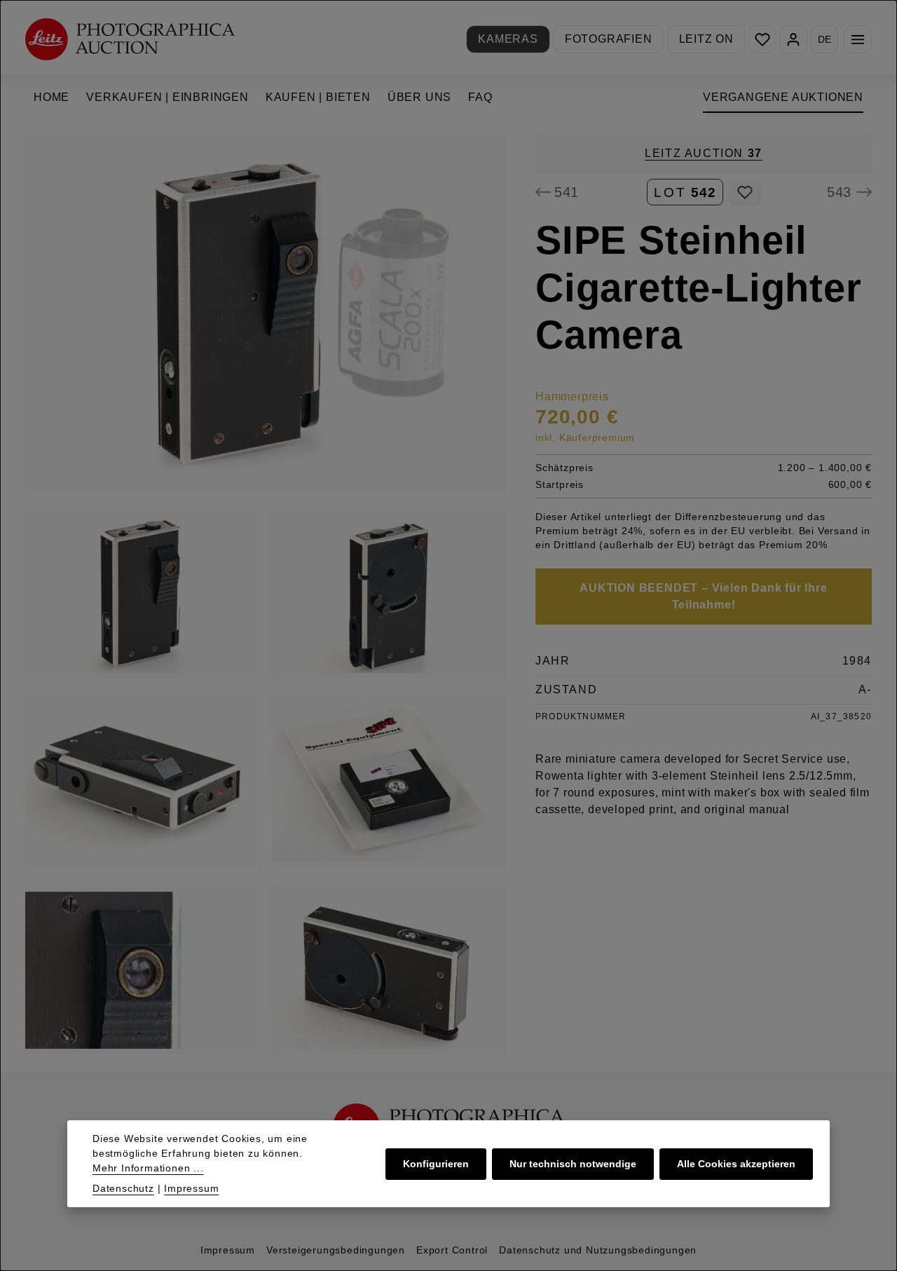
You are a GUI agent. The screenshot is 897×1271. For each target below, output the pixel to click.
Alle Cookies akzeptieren (736, 1163)
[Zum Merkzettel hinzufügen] (744, 192)
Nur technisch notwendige (572, 1163)
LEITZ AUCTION (703, 153)
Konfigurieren (436, 1163)
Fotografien (608, 39)
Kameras (508, 39)
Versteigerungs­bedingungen (335, 1250)
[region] (266, 596)
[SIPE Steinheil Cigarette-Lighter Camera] (266, 314)
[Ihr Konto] (793, 39)
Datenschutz (123, 1188)
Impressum (227, 1250)
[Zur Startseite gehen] (130, 38)
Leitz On (706, 39)
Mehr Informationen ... (148, 1168)
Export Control (452, 1250)
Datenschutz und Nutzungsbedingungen (598, 1250)
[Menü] (858, 39)
